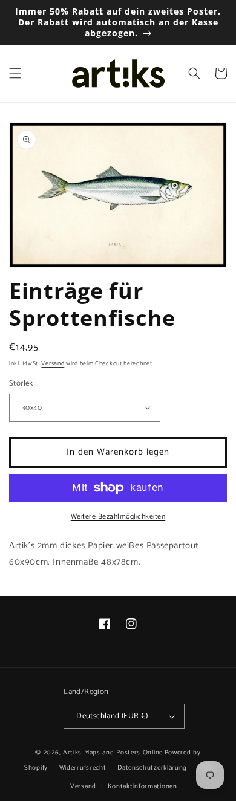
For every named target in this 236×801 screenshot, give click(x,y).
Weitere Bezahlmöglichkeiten (118, 516)
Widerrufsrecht (83, 767)
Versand (52, 363)
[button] (15, 73)
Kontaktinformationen (142, 786)
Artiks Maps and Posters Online (113, 752)
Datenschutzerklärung (152, 767)
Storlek (21, 384)
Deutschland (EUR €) (112, 716)
